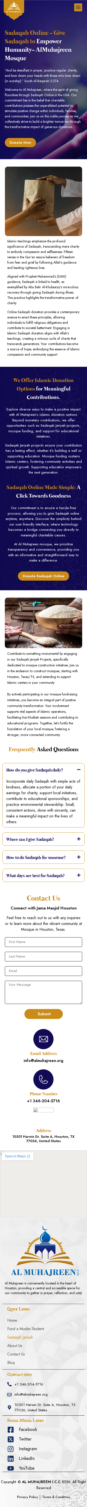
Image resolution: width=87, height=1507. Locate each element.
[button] (78, 7)
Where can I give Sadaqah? (30, 840)
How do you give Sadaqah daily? (34, 770)
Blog (11, 1362)
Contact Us (16, 1354)
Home (12, 1320)
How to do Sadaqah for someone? (35, 858)
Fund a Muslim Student (25, 1329)
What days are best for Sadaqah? (35, 876)
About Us (14, 1345)
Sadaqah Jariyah (20, 1337)
